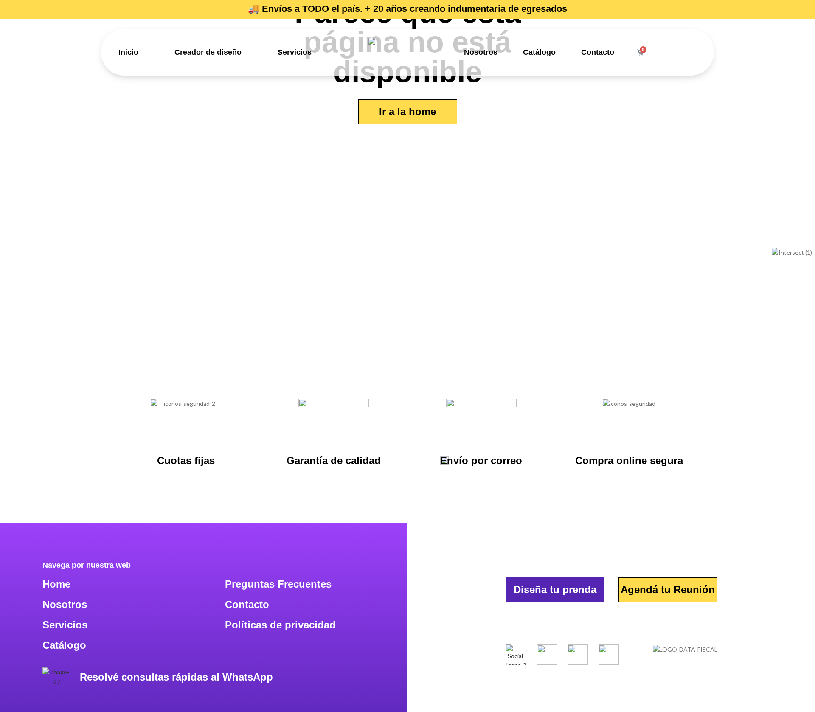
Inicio (128, 52)
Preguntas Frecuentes (278, 584)
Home (56, 584)
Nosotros (480, 52)
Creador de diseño (208, 52)
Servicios (295, 52)
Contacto (597, 52)
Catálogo (539, 52)
